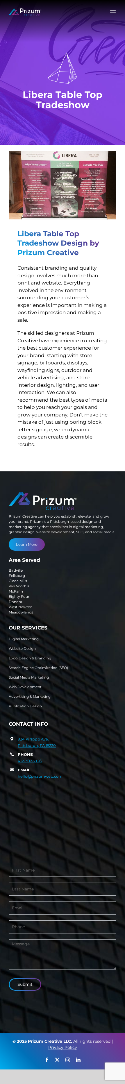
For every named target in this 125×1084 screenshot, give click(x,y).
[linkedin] (78, 1060)
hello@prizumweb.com (40, 776)
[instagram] (67, 1060)
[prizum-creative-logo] (25, 11)
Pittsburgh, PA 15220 (37, 745)
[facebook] (46, 1060)
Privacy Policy (62, 1047)
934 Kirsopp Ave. (33, 739)
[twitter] (57, 1060)
